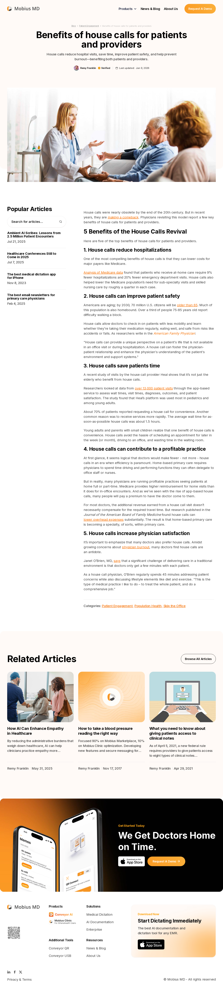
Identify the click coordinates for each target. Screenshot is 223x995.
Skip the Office (174, 606)
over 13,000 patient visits (154, 388)
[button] (128, 8)
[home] (23, 8)
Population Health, (148, 606)
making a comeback (123, 217)
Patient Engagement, (118, 606)
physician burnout (135, 547)
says (117, 561)
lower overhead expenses (104, 520)
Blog (74, 25)
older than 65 (187, 305)
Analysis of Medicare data (103, 272)
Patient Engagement (89, 25)
